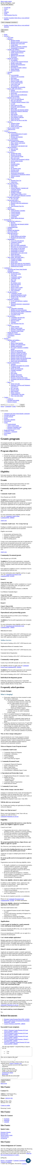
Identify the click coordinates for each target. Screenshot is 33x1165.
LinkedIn (6, 1122)
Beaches (13, 222)
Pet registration (15, 85)
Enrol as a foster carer (16, 81)
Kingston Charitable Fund (18, 329)
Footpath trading (15, 164)
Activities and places (12, 272)
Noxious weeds (15, 170)
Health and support (12, 58)
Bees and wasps (15, 158)
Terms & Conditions (6, 1162)
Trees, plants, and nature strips (15, 257)
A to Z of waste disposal (17, 99)
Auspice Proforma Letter (14, 1023)
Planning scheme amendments (19, 359)
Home (2, 406)
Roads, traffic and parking (14, 88)
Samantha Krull (15, 191)
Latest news (14, 182)
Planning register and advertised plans (21, 358)
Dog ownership (15, 79)
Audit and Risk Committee (18, 210)
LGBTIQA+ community (14, 334)
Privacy (3, 1160)
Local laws (10, 152)
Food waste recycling (16, 105)
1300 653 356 (9, 1098)
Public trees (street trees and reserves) (21, 265)
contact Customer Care (15, 1063)
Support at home (15, 70)
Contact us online (5, 1105)
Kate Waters (14, 186)
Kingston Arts (4, 1133)
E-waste (13, 103)
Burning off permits (16, 155)
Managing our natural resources (19, 246)
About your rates (15, 383)
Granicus (24, 1163)
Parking (13, 90)
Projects (13, 204)
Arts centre (10, 37)
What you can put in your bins (19, 120)
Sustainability (11, 239)
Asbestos (13, 341)
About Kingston (11, 132)
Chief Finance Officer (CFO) (18, 194)
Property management (13, 362)
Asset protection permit (17, 156)
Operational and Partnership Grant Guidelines (12, 626)
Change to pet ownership (17, 76)
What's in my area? (16, 289)
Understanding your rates (17, 394)
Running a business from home (19, 377)
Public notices (14, 144)
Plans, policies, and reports (18, 143)
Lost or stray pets (15, 84)
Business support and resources (19, 42)
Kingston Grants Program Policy (16, 1019)
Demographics (15, 135)
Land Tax (13, 371)
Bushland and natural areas (18, 237)
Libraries (9, 72)
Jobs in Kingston (11, 147)
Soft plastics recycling (17, 116)
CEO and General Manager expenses (21, 195)
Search (2, 404)
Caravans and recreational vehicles (20, 159)
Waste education (15, 119)
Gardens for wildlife (16, 260)
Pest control (14, 373)
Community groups (16, 319)
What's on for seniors (16, 126)
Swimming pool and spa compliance (20, 379)
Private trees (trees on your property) (20, 263)
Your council (10, 209)
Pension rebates (15, 389)
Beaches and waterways (13, 221)
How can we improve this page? (9, 1057)
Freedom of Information (17, 141)
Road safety (14, 93)
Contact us (10, 399)
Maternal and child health (17, 55)
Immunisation (14, 54)
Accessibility (14, 60)
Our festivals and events (17, 313)
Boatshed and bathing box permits (20, 365)
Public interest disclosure (17, 218)
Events (9, 307)
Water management (16, 256)
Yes (8, 1051)
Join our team (14, 149)
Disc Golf (13, 280)
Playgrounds (14, 234)
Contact (6, 397)
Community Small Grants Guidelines (10, 516)
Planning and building (13, 340)
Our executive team (12, 183)
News (9, 179)
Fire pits (13, 162)
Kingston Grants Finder (17, 331)
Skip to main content (6, 1)
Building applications (16, 346)
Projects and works (12, 200)
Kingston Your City (16, 180)
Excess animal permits (17, 82)
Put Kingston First (16, 201)
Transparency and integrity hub (19, 146)
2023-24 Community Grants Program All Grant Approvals (16, 1043)
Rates (8, 382)
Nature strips (14, 165)
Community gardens (16, 242)
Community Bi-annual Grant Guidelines (11, 575)
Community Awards (16, 293)
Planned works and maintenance (19, 91)
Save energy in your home (18, 248)
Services (6, 36)
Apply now (4, 520)
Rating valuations (15, 392)
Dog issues (14, 78)
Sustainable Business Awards (18, 295)
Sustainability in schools (17, 251)
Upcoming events (15, 314)
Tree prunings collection (17, 117)
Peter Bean (14, 185)
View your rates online (17, 396)
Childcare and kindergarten (18, 51)
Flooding (9, 228)
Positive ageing (15, 125)
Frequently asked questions (18, 106)
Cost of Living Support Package (19, 61)
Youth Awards (14, 298)
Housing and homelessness (18, 64)
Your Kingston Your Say (17, 206)
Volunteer (13, 150)
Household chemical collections (19, 111)
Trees (12, 380)
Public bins (14, 112)
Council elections (15, 212)
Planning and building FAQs (18, 355)
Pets (8, 73)
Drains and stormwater (17, 350)
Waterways (14, 225)
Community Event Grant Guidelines (15, 666)
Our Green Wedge (12, 231)
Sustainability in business (17, 48)
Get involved (10, 316)
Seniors (9, 122)
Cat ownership (15, 75)
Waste (12, 177)
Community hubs (15, 278)
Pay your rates (14, 198)
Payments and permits (13, 197)
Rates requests (14, 391)
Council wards (15, 215)
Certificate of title (15, 367)
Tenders (9, 207)
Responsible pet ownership (18, 87)
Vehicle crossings (15, 176)
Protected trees (15, 171)
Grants (9, 325)
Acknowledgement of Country (19, 134)
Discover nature (15, 243)
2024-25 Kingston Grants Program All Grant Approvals (16, 1037)
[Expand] (9, 36)
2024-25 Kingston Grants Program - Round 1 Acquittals (16, 1040)
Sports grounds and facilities (18, 236)
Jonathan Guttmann (16, 192)
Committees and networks (18, 317)
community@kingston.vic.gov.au (9, 816)
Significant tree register (17, 266)
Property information (16, 374)
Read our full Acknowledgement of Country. (16, 1154)
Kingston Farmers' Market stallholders (21, 311)
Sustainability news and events (19, 252)
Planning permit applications (18, 356)
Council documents (12, 140)
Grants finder (14, 45)
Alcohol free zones (16, 153)
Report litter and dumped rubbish (19, 109)
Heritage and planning (17, 137)
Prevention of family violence (19, 67)
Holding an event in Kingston (19, 310)
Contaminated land (12, 227)
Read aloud (5, 1074)
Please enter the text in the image (10, 1075)
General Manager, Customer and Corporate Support (19, 188)
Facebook (6, 1119)
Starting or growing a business (19, 46)
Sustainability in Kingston (18, 249)
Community (7, 268)
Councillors (14, 216)
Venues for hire (15, 286)
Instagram (6, 1120)
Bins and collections (16, 100)
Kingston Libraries (6, 1132)
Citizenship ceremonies (17, 308)
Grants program (15, 326)
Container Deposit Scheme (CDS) (20, 102)
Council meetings (15, 213)
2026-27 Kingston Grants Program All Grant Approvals (16, 1031)
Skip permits (14, 114)
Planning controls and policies (19, 353)
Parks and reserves (12, 233)
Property (6, 338)
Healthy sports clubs (16, 63)
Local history (14, 138)
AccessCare (4, 1138)
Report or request (12, 402)
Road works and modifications (19, 94)
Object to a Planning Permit (18, 352)
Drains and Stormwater (17, 368)
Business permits (15, 40)
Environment (7, 219)
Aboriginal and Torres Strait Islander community (17, 413)
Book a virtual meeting (17, 343)
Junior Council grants (16, 328)
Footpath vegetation (16, 259)
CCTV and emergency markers (19, 301)
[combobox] (9, 22)
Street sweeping (15, 96)
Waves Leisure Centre (13, 128)
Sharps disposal (15, 69)
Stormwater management (17, 173)
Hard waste (14, 108)
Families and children (13, 49)
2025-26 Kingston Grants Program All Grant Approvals (16, 1034)
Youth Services (5, 1136)
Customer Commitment (19, 1160)
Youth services (11, 129)
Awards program (11, 292)
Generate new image (7, 1072)
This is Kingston (15, 290)
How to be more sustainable (18, 245)
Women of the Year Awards (18, 296)
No (8, 1053)
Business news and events (18, 43)
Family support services (17, 52)
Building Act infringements (18, 344)
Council (6, 131)
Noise (12, 167)
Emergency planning (13, 299)
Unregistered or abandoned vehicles (20, 174)
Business (9, 39)
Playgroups (14, 57)
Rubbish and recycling (13, 97)
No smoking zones (16, 168)
